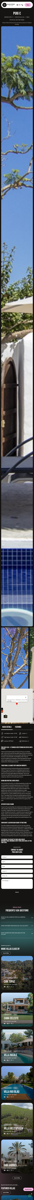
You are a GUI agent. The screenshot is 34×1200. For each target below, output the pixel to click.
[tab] (7, 727)
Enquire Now (28, 1189)
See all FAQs (17, 907)
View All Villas (6, 953)
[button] (18, 5)
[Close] (26, 697)
